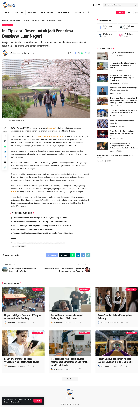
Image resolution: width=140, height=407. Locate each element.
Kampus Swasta (115, 83)
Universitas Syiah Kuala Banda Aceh (49, 136)
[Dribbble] (128, 35)
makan (14, 191)
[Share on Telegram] (85, 53)
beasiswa (51, 128)
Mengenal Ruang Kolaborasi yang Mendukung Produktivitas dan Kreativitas (42, 225)
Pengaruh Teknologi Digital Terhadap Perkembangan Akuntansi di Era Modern (123, 65)
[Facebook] (94, 4)
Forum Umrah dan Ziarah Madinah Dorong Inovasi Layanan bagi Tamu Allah (122, 133)
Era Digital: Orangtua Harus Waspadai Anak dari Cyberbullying (21, 360)
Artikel (112, 56)
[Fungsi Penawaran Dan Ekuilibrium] (102, 56)
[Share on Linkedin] (4, 151)
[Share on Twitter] (78, 53)
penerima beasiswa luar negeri (29, 243)
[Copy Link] (88, 53)
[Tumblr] (107, 35)
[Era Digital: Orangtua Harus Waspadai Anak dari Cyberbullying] (23, 343)
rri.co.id (21, 246)
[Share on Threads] (4, 162)
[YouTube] (99, 4)
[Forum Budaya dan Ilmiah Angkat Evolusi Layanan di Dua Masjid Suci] (116, 343)
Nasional (112, 116)
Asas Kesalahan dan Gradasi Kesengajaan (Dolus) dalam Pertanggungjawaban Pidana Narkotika (124, 145)
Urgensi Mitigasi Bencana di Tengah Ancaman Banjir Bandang (22, 317)
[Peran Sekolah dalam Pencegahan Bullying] (116, 299)
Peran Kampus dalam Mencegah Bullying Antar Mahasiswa (67, 317)
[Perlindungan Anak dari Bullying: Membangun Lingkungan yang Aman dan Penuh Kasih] (70, 343)
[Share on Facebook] (75, 53)
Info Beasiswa (15, 53)
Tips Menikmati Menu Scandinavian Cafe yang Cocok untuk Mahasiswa (40, 221)
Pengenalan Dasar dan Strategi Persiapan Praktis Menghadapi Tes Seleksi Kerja (122, 77)
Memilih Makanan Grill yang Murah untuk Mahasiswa (33, 229)
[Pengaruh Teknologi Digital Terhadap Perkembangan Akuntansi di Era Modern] (102, 66)
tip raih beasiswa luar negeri (52, 243)
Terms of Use (15, 402)
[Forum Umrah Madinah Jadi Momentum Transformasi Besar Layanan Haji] (102, 113)
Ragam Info (8, 25)
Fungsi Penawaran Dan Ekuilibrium (122, 53)
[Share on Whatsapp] (82, 53)
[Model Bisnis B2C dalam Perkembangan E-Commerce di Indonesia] (102, 90)
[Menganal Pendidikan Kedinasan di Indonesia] (102, 123)
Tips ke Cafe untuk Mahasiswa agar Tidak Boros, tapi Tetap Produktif (40, 218)
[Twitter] (96, 4)
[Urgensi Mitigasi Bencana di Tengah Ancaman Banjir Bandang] (23, 299)
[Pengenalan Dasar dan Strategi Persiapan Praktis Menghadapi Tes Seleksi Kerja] (102, 78)
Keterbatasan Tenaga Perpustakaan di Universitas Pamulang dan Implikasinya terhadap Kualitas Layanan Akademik (123, 100)
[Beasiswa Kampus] (9, 5)
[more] (88, 12)
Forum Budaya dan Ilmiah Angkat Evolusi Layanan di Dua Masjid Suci (115, 360)
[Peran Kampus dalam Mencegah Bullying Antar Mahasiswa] (70, 299)
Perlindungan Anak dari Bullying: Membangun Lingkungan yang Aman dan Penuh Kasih (69, 361)
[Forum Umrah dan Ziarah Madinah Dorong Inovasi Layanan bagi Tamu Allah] (102, 134)
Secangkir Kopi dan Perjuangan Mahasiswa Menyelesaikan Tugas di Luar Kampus (44, 233)
